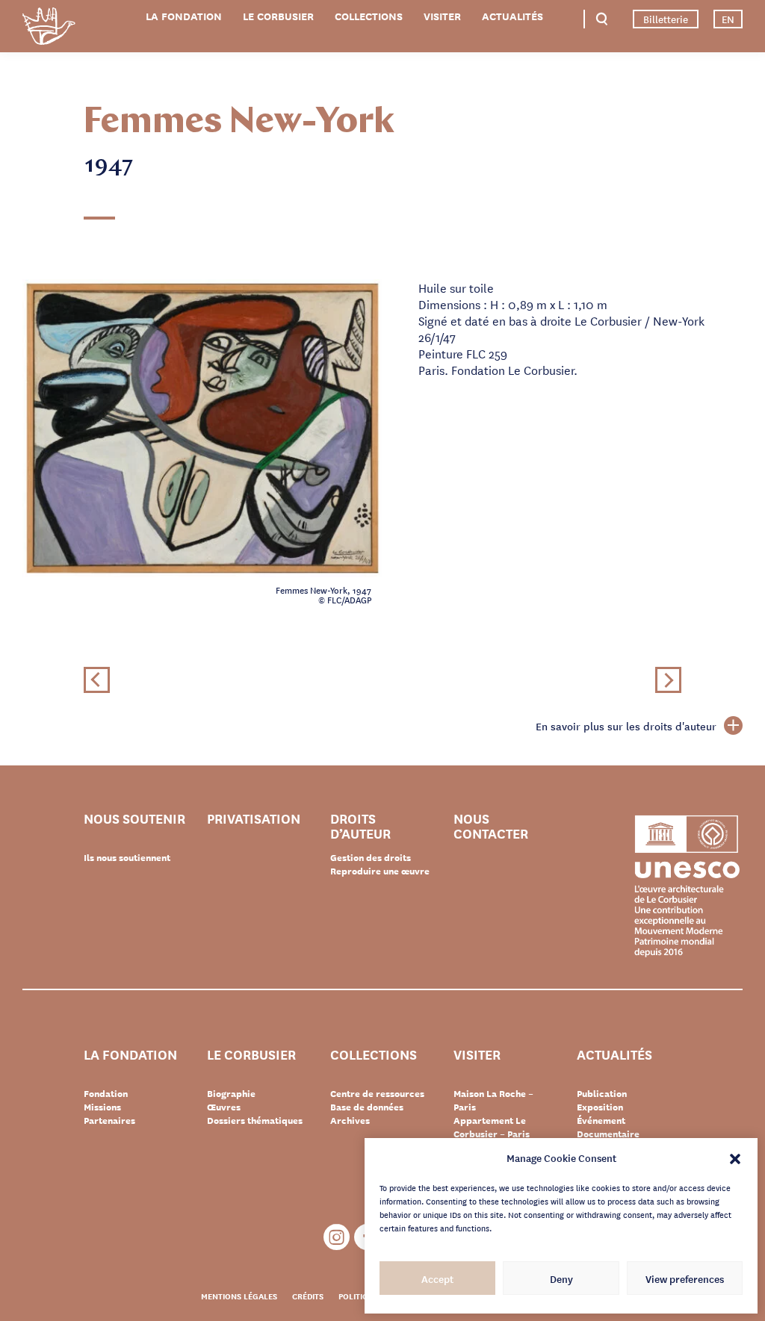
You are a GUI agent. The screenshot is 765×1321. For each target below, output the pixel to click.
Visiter (442, 16)
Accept (437, 1278)
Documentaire (608, 1133)
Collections (369, 16)
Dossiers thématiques (255, 1120)
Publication (602, 1093)
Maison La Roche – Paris (493, 1100)
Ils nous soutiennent (127, 857)
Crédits (307, 1295)
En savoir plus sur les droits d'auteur (626, 725)
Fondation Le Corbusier (48, 28)
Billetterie (665, 18)
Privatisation (253, 818)
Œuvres (224, 1106)
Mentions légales (239, 1295)
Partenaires (109, 1120)
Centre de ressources (377, 1093)
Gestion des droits (370, 857)
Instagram (336, 1237)
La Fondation (184, 16)
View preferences (684, 1278)
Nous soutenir (134, 818)
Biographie (231, 1093)
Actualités (512, 16)
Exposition (600, 1106)
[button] (735, 1157)
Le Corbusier (278, 16)
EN (728, 18)
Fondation (106, 1093)
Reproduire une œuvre (380, 870)
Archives (350, 1120)
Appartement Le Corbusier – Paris (491, 1126)
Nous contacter (490, 825)
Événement (601, 1120)
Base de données (366, 1106)
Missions (102, 1106)
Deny (561, 1278)
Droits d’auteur (360, 825)
